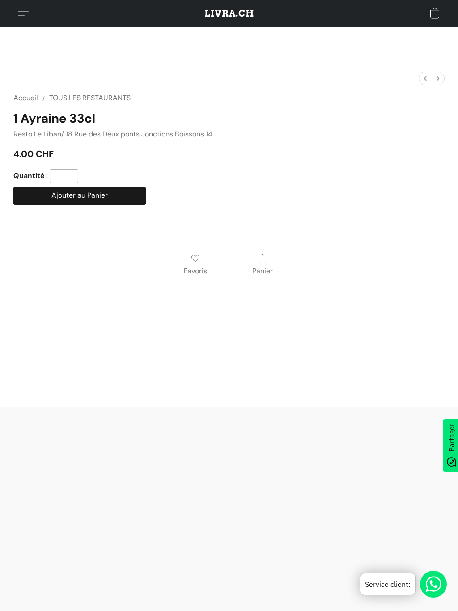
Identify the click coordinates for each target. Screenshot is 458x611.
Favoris (195, 271)
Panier (262, 271)
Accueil (25, 97)
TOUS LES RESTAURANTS (90, 97)
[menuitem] (425, 78)
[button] (229, 13)
